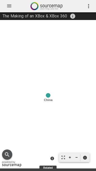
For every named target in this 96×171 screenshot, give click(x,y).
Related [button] (48, 167)
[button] (85, 157)
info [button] (73, 16)
